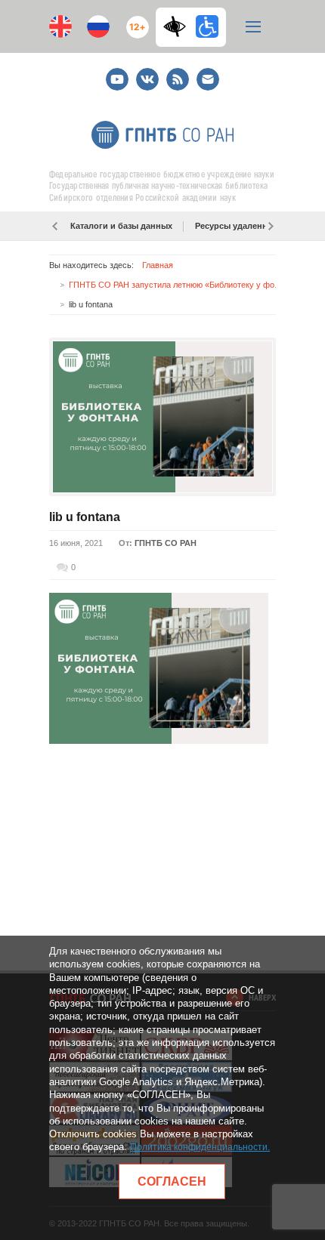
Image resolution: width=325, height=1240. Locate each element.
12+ (134, 21)
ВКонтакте (147, 73)
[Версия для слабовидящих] (178, 26)
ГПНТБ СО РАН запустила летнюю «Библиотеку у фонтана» (185, 284)
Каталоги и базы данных (121, 225)
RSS (175, 73)
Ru (98, 26)
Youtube (117, 73)
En (60, 26)
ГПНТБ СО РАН (166, 543)
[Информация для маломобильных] (207, 26)
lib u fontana (84, 516)
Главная (157, 265)
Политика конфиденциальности (199, 1147)
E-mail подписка (208, 79)
